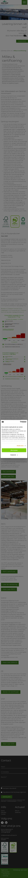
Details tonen (20, 445)
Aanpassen (13, 454)
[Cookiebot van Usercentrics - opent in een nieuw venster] (20, 422)
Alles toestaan (14, 450)
